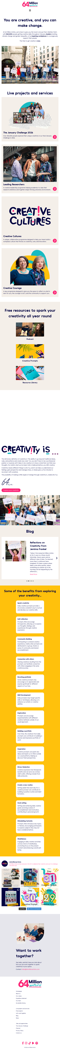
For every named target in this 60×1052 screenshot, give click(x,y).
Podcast (18, 1028)
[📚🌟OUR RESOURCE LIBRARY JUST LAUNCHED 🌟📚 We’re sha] (11, 878)
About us (18, 993)
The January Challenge (22, 1026)
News (17, 1018)
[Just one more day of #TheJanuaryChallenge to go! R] (11, 897)
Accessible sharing (20, 1003)
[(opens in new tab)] (30, 373)
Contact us (19, 1033)
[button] (3, 558)
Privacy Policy (19, 1030)
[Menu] (30, 10)
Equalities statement (21, 998)
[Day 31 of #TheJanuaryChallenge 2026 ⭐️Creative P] (49, 878)
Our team (18, 1000)
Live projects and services (22, 1008)
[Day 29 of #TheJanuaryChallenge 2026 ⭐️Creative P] (49, 897)
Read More (33, 574)
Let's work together (21, 1013)
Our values (19, 996)
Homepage (19, 991)
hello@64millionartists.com (30, 969)
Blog (17, 1015)
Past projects (19, 1011)
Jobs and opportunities (22, 1023)
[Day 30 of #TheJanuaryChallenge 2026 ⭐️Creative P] (30, 897)
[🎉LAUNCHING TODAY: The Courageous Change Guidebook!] (30, 878)
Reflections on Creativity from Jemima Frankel (38, 545)
